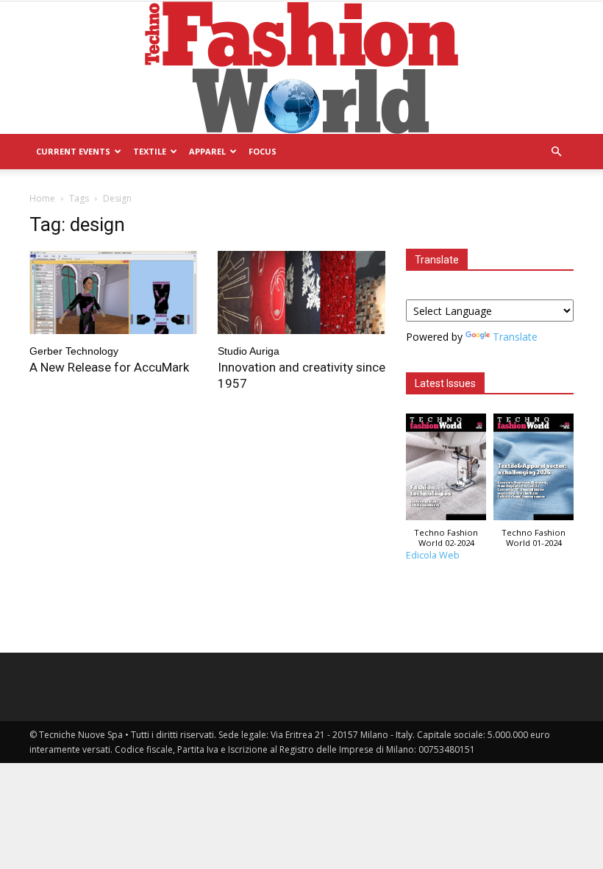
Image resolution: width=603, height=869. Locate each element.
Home (42, 198)
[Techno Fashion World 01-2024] (533, 471)
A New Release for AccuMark (109, 367)
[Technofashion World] (301, 67)
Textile (149, 151)
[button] (556, 152)
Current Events (73, 151)
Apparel (207, 151)
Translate (515, 337)
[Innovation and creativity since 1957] (301, 292)
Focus (262, 151)
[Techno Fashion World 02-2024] (446, 471)
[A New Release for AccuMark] (113, 292)
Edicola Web (433, 555)
